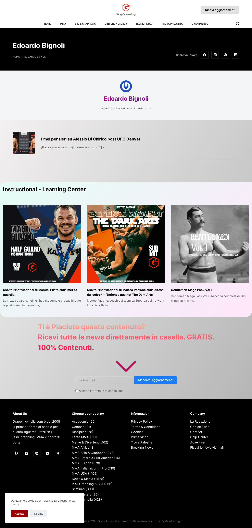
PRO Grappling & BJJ (87, 484)
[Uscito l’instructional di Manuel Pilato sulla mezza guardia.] (42, 244)
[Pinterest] (225, 55)
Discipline (79, 432)
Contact (196, 432)
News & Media (82, 479)
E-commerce (200, 23)
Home (47, 23)
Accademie (80, 421)
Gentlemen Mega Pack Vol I (191, 290)
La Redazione (200, 421)
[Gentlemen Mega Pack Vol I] (210, 244)
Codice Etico (199, 427)
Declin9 (38, 513)
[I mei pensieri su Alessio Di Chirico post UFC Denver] (24, 143)
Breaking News (142, 447)
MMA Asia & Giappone (88, 453)
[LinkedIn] (236, 55)
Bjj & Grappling (85, 23)
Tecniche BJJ (144, 23)
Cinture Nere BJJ (116, 23)
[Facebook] (204, 55)
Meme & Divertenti (86, 442)
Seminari (78, 489)
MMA (63, 23)
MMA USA (79, 473)
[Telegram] (57, 453)
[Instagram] (37, 453)
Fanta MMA (80, 437)
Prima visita (139, 437)
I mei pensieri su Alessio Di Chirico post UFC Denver (90, 139)
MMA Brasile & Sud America (92, 458)
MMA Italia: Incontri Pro (89, 468)
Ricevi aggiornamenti (220, 10)
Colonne (78, 427)
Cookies (137, 432)
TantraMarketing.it (170, 521)
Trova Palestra (172, 23)
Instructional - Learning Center (44, 189)
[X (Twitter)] (215, 55)
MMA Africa (80, 447)
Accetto (19, 513)
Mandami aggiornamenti (155, 380)
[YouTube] (47, 453)
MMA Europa (81, 463)
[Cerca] (237, 23)
